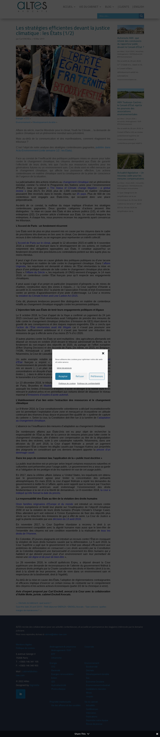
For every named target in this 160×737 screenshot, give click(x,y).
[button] (103, 353)
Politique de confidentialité (88, 383)
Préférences (97, 376)
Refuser (80, 376)
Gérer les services (64, 367)
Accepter (63, 376)
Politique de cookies (67, 383)
